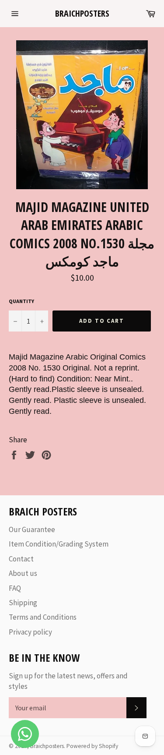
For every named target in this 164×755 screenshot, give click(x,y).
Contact (21, 559)
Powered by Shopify (92, 746)
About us (23, 573)
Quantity (21, 301)
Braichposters (82, 13)
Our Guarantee (32, 529)
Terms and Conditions (43, 617)
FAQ (15, 588)
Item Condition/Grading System (58, 544)
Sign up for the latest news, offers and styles (68, 681)
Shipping (23, 602)
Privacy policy (30, 632)
